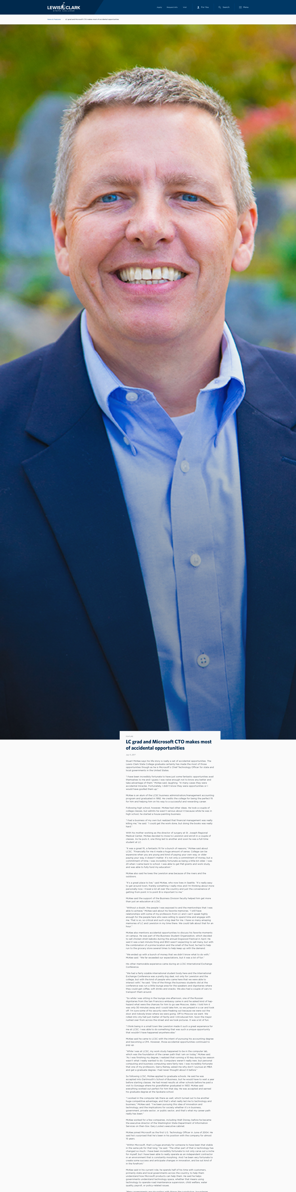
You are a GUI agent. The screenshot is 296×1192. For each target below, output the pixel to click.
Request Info (172, 7)
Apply (159, 7)
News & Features (54, 19)
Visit (185, 7)
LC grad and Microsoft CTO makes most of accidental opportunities (92, 19)
